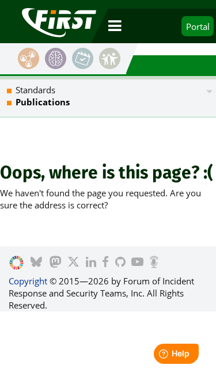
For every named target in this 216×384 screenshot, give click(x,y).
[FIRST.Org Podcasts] (154, 263)
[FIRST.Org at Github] (120, 263)
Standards (35, 90)
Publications (43, 102)
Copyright (28, 281)
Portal (198, 26)
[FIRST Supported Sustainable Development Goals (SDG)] (16, 263)
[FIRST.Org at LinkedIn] (91, 263)
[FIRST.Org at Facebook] (105, 263)
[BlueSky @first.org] (36, 263)
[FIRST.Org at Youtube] (137, 263)
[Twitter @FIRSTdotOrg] (73, 263)
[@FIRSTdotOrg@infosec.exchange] (55, 263)
